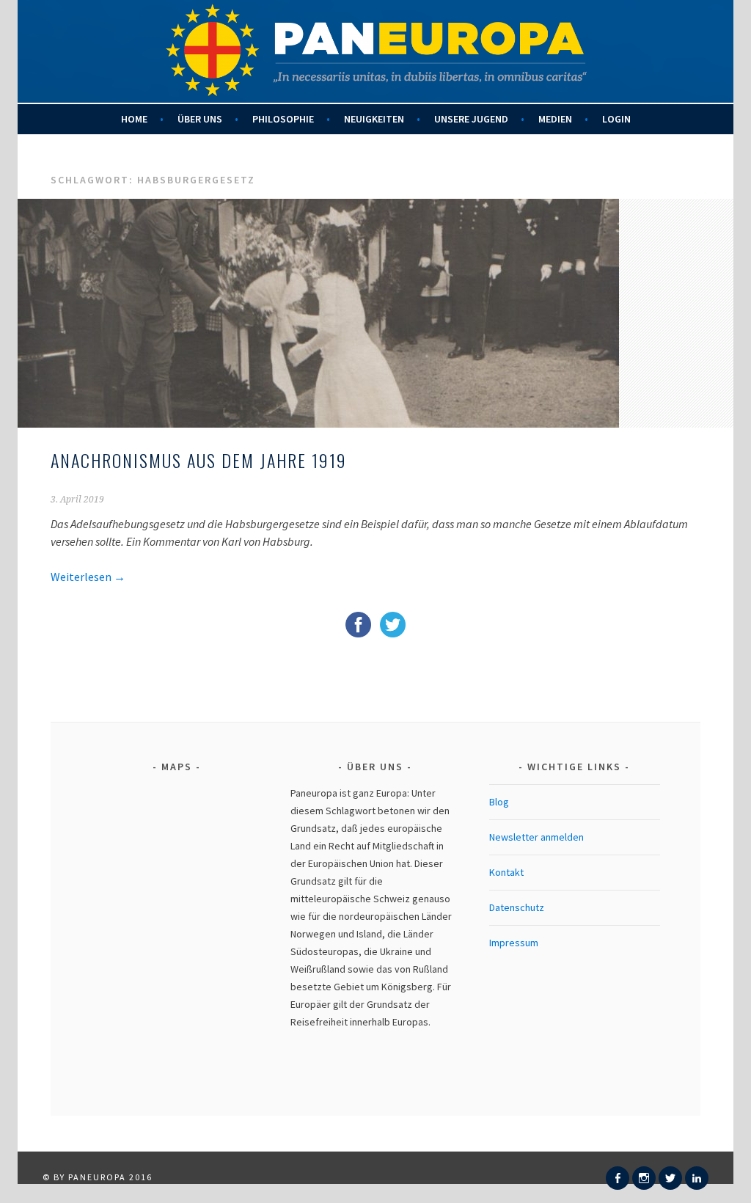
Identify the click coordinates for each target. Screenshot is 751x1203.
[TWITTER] (670, 1178)
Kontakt (506, 872)
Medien (555, 118)
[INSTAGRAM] (644, 1178)
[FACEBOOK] (617, 1178)
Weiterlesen (88, 576)
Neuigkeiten (374, 118)
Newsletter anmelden (536, 837)
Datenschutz (516, 907)
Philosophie (283, 118)
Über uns (199, 118)
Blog (499, 801)
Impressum (513, 942)
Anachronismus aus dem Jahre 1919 (199, 460)
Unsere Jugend (471, 118)
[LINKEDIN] (696, 1178)
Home (134, 118)
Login (616, 118)
